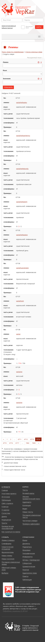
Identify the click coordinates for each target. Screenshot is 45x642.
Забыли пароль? (7, 28)
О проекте (6, 487)
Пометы (25, 576)
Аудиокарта (26, 502)
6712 (26, 439)
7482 (27, 443)
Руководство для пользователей (8, 527)
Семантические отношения (7, 548)
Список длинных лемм (33, 52)
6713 (32, 439)
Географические (28, 553)
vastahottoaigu (21, 102)
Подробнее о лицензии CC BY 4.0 (15, 611)
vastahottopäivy (22, 235)
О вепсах (5, 507)
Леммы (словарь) (8, 540)
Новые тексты (27, 512)
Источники (6, 497)
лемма (6, 62)
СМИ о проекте (7, 503)
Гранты (4, 523)
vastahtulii (20, 301)
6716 (11, 443)
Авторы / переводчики (31, 560)
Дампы (4, 516)
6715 (5, 443)
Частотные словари (29, 521)
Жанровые (26, 550)
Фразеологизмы (8, 552)
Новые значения (8, 559)
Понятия (25, 570)
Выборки (5, 573)
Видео (24, 509)
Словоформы (6, 544)
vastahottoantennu (23, 136)
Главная (5, 490)
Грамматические (28, 566)
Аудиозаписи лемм (29, 573)
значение (7, 79)
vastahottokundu (22, 169)
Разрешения (6, 520)
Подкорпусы (27, 547)
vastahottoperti (21, 202)
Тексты (25, 490)
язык (5, 70)
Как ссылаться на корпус (11, 532)
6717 (17, 443)
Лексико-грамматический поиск (31, 498)
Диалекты (26, 544)
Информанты (27, 557)
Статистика (6, 513)
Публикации (6, 500)
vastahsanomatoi (22, 268)
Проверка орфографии (31, 524)
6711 (19, 439)
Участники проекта (9, 494)
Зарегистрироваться (9, 26)
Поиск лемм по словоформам (13, 52)
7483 (33, 443)
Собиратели (27, 563)
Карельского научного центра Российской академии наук (28, 590)
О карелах (5, 510)
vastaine (19, 372)
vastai (18, 334)
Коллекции (26, 505)
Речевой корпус (28, 493)
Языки (24, 540)
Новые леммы (7, 556)
